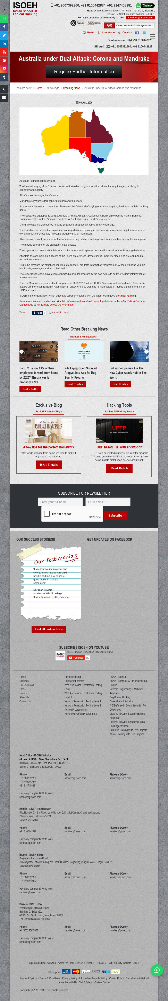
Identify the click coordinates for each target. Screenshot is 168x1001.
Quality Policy (116, 978)
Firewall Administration (121, 701)
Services (24, 681)
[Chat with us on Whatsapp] (157, 970)
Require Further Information (84, 71)
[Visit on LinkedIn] (4, 44)
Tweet (22, 312)
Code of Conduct (102, 982)
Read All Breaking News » (84, 336)
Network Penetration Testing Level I (83, 701)
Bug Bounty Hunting (120, 697)
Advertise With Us (67, 982)
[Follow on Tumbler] (4, 77)
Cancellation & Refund (137, 978)
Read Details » (30, 384)
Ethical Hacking (73, 677)
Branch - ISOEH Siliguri (31, 855)
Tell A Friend (85, 982)
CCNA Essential (118, 677)
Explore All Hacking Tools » (119, 411)
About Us (24, 697)
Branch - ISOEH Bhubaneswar (35, 809)
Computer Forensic (74, 681)
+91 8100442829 (142, 40)
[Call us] (4, 89)
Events (23, 693)
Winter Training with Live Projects (127, 734)
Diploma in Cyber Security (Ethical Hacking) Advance (127, 724)
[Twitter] (144, 32)
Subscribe (115, 515)
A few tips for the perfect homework (48, 447)
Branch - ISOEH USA (30, 904)
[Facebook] (137, 32)
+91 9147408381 (119, 5)
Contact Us (25, 701)
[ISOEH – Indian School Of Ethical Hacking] (25, 8)
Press (22, 689)
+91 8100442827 (142, 46)
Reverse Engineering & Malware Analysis (126, 691)
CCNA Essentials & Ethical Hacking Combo (128, 683)
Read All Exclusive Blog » (48, 411)
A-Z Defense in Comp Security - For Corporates (128, 707)
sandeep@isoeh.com (140, 17)
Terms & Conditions (50, 978)
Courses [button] (107, 32)
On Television (26, 685)
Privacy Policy (69, 978)
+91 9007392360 (121, 46)
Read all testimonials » (49, 629)
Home (90, 32)
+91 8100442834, (93, 5)
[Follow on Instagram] (4, 69)
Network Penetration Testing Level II (83, 705)
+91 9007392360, (67, 5)
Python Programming (75, 710)
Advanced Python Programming (81, 714)
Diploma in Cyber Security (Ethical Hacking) (127, 716)
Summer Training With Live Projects (128, 730)
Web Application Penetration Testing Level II (83, 695)
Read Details (49, 464)
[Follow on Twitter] (4, 35)
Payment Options (28, 978)
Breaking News (71, 88)
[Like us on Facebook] (4, 27)
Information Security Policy (93, 978)
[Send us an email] (4, 98)
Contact (127, 32)
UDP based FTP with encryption (119, 447)
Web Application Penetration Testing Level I (83, 687)
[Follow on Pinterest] (4, 60)
